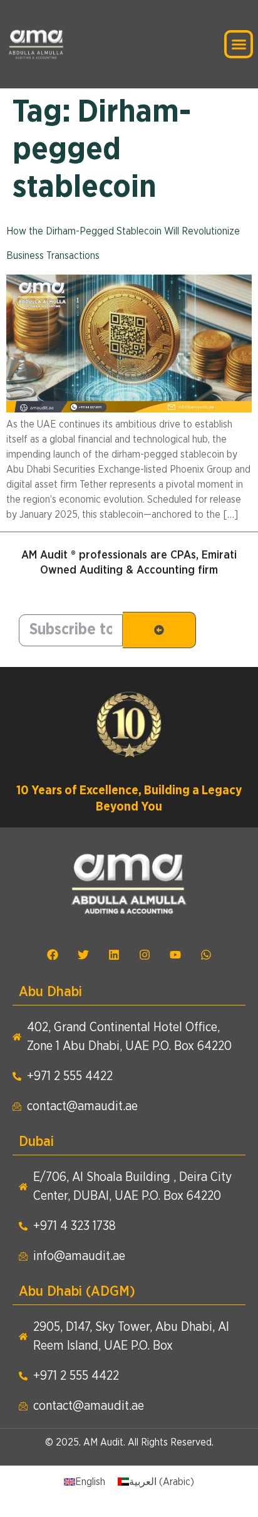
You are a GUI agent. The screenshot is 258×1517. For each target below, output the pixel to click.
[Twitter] (83, 954)
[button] (238, 44)
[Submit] (159, 630)
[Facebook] (52, 954)
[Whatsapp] (206, 954)
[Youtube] (175, 954)
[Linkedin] (114, 954)
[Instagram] (144, 954)
